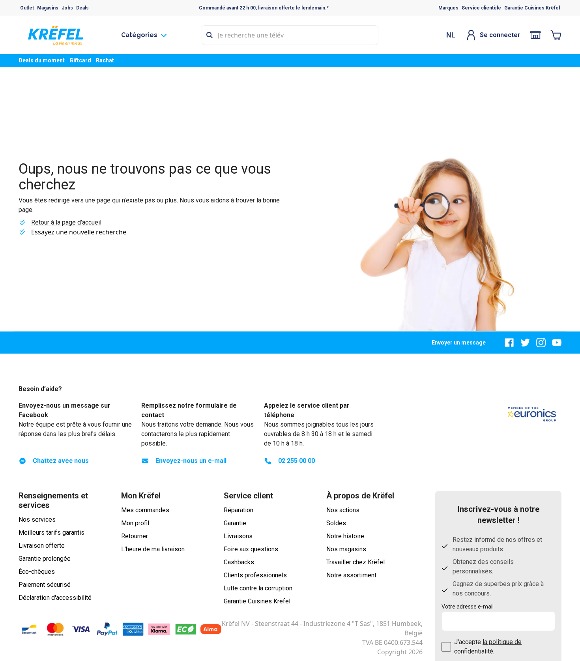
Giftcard (80, 60)
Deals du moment (42, 60)
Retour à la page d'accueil (66, 222)
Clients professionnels (255, 575)
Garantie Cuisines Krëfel (532, 8)
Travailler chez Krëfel (355, 562)
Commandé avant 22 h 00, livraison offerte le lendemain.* (264, 8)
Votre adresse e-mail (468, 606)
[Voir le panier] (555, 35)
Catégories (139, 35)
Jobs (67, 8)
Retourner (134, 536)
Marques (448, 8)
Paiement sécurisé (45, 584)
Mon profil (135, 523)
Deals (82, 8)
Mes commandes (145, 510)
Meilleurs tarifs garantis (51, 532)
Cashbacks (239, 562)
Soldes (336, 523)
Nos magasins (346, 549)
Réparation (238, 510)
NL (450, 35)
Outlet (27, 8)
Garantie (235, 523)
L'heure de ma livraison (153, 549)
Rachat (105, 60)
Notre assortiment (351, 575)
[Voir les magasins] (535, 35)
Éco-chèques (37, 571)
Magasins (47, 8)
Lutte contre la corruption (258, 588)
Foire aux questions (251, 549)
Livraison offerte (42, 545)
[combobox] (290, 35)
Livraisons (238, 536)
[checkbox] (446, 647)
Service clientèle (481, 8)
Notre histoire (345, 536)
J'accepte (488, 646)
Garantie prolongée (45, 558)
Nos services (37, 519)
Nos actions (342, 510)
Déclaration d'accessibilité (55, 597)
